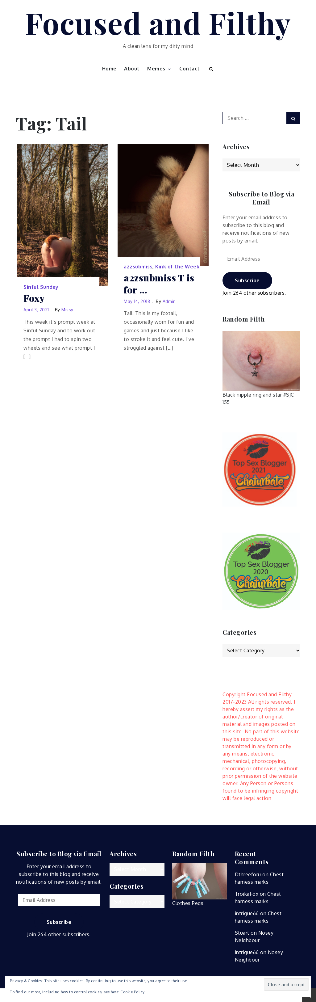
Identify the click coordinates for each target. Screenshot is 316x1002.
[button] (210, 68)
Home (109, 68)
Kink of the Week (177, 266)
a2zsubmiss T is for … (159, 284)
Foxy (33, 298)
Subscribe (247, 280)
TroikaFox (247, 894)
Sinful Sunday (41, 287)
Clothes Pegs (187, 903)
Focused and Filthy (158, 22)
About (132, 68)
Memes (156, 68)
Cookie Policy (132, 992)
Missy (67, 309)
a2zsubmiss (138, 266)
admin (169, 301)
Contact (189, 68)
